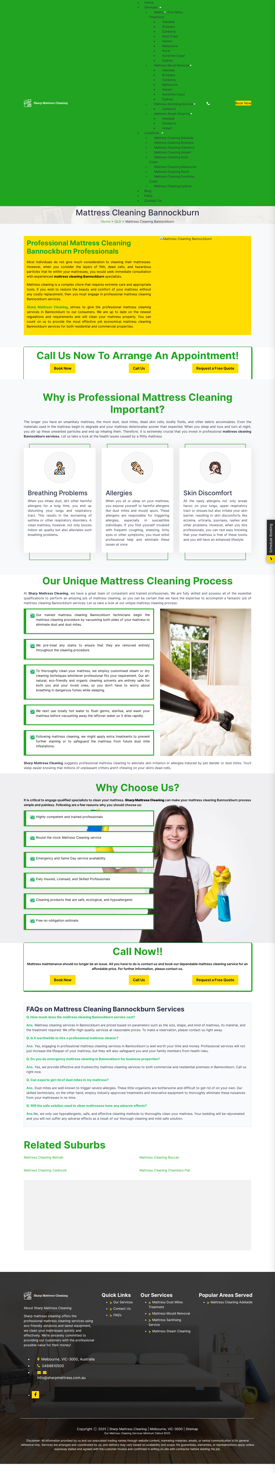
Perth (166, 51)
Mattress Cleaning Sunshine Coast (171, 179)
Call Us (139, 368)
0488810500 (220, 103)
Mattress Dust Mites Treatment (166, 14)
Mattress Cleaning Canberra (174, 147)
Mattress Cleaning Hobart (172, 152)
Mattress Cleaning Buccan (159, 1157)
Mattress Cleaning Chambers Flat (165, 1170)
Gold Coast (170, 36)
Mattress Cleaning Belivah (43, 1157)
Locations (151, 133)
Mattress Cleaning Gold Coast (168, 159)
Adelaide (168, 22)
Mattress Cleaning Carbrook (45, 1170)
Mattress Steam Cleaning (172, 114)
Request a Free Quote (215, 368)
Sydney (167, 60)
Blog (147, 191)
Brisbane (168, 27)
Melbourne (170, 46)
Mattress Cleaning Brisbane (174, 143)
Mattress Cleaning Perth (171, 172)
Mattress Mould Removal (171, 65)
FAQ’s (148, 196)
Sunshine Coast (173, 56)
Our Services (123, 1302)
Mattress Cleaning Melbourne (175, 167)
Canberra (169, 31)
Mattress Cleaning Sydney (173, 186)
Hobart (167, 41)
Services (150, 7)
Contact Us (153, 200)
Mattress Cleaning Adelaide (173, 138)
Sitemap (192, 1429)
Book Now (243, 103)
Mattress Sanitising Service (173, 104)
